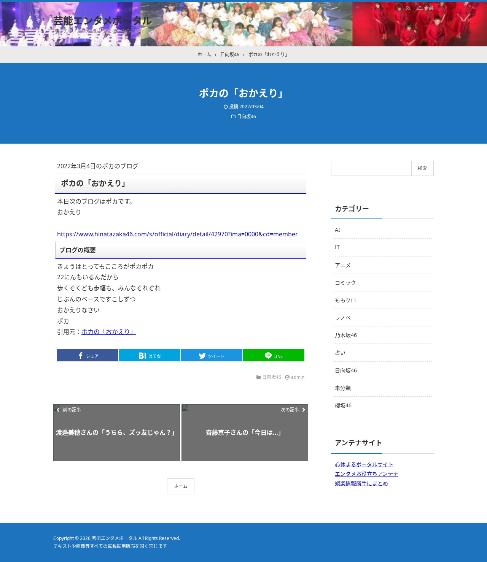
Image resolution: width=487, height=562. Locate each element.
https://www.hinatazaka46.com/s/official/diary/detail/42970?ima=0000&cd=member (177, 234)
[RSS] (408, 8)
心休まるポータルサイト (364, 464)
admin (297, 377)
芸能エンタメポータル (102, 20)
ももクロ (345, 300)
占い (340, 352)
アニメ (343, 265)
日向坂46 (246, 116)
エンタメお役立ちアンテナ (366, 473)
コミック (345, 282)
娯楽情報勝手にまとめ (361, 483)
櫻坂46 (343, 405)
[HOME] (431, 8)
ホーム (181, 486)
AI (337, 229)
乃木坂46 (346, 335)
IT (337, 247)
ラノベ (343, 317)
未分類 (343, 387)
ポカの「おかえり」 (108, 332)
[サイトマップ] (419, 8)
